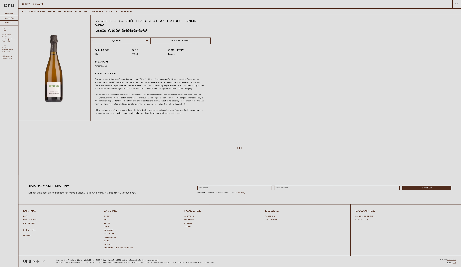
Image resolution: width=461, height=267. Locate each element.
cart (9, 18)
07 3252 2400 (6, 37)
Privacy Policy (240, 193)
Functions (29, 223)
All (24, 12)
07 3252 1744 (6, 47)
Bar (25, 216)
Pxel (454, 263)
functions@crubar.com (9, 39)
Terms (187, 227)
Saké (106, 241)
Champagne (37, 12)
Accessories (124, 12)
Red (86, 12)
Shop (26, 4)
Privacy (188, 223)
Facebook (270, 216)
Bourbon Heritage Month (118, 248)
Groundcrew (451, 260)
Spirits (108, 244)
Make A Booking (364, 216)
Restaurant (30, 219)
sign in (9, 23)
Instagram (271, 219)
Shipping (189, 216)
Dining (9, 13)
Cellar (38, 4)
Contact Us (362, 219)
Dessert (97, 12)
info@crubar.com (7, 49)
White (68, 12)
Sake (109, 12)
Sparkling (54, 12)
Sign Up (427, 188)
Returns (189, 219)
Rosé (78, 12)
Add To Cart (180, 41)
